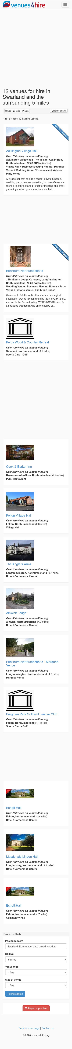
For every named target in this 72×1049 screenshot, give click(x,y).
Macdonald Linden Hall (22, 856)
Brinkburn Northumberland (24, 270)
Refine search (60, 110)
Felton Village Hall (18, 515)
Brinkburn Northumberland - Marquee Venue (32, 663)
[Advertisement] (36, 48)
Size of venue (13, 979)
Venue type (12, 966)
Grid (17, 110)
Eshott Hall (13, 807)
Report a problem (37, 1008)
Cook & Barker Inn (19, 466)
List (9, 110)
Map (26, 110)
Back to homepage (29, 1028)
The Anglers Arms (18, 564)
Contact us (47, 1028)
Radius (9, 953)
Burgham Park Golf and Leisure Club (31, 714)
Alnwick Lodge (16, 612)
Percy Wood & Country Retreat (27, 342)
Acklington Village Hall (21, 150)
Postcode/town (14, 941)
